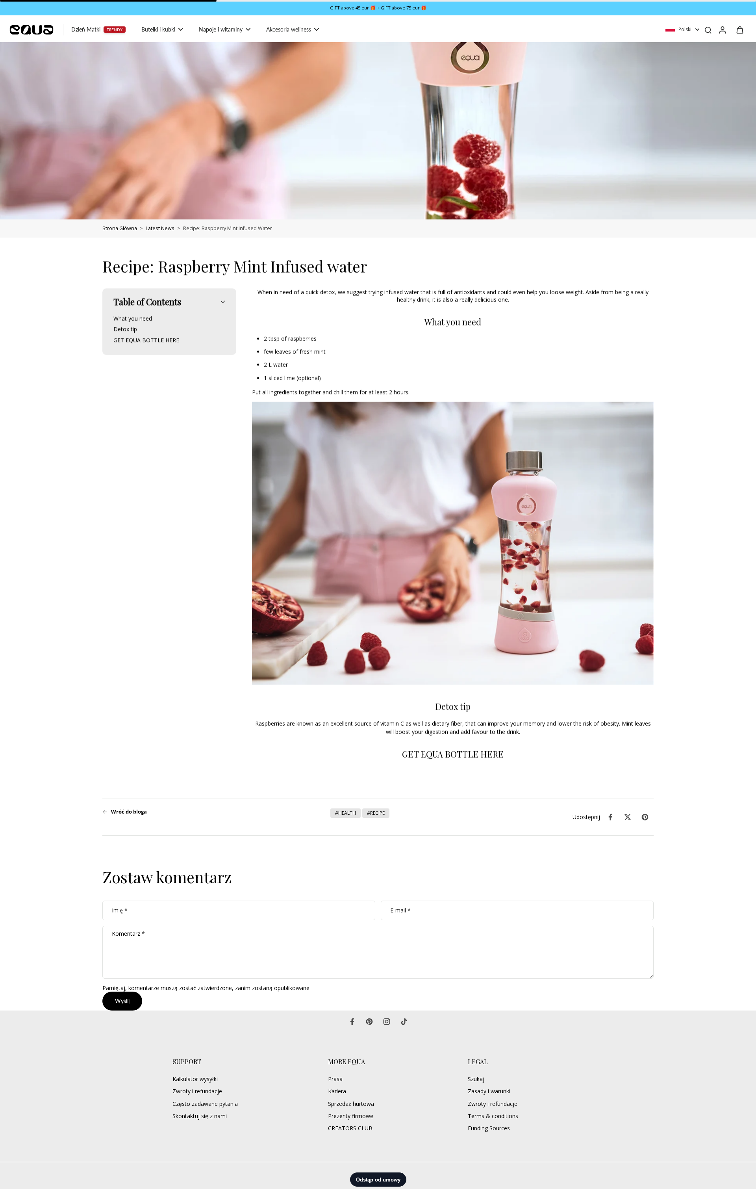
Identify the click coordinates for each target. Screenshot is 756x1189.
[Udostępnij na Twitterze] (627, 817)
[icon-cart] (739, 29)
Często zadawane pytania (205, 1103)
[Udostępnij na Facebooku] (610, 817)
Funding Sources (489, 1128)
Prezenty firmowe (350, 1116)
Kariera (337, 1091)
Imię (120, 910)
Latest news (160, 228)
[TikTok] (404, 1021)
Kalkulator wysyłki (195, 1079)
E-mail (400, 910)
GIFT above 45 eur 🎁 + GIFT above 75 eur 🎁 (378, 8)
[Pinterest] (369, 1021)
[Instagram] (386, 1021)
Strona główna (119, 228)
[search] (708, 29)
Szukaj (476, 1079)
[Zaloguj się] (722, 29)
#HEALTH (345, 813)
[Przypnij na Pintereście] (645, 817)
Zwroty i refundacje (197, 1091)
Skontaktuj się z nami (199, 1116)
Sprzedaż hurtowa (351, 1103)
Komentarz (128, 933)
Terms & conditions (493, 1116)
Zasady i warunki (489, 1091)
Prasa (335, 1079)
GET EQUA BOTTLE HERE (453, 754)
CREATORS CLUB (350, 1128)
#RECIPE (376, 813)
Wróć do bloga (129, 811)
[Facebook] (352, 1021)
